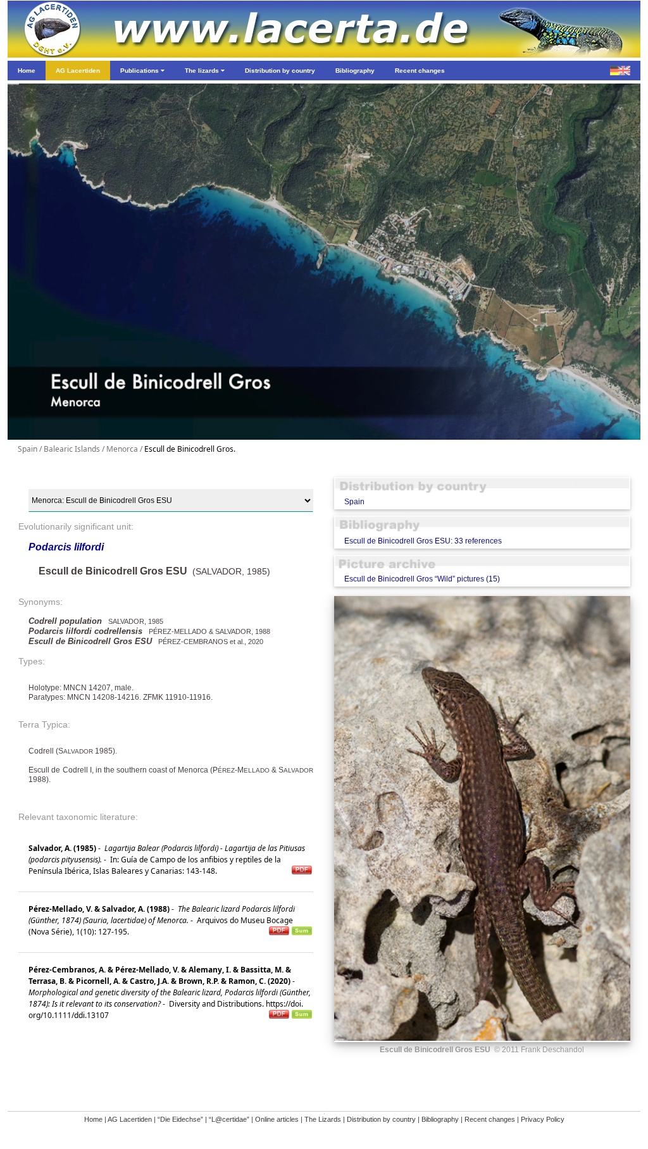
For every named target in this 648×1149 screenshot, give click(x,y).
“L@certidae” (229, 1119)
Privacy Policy (542, 1119)
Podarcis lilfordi (66, 547)
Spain (354, 501)
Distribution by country (381, 1119)
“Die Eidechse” (180, 1119)
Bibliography (440, 1119)
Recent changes (489, 1119)
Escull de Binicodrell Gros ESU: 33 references (423, 541)
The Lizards (322, 1119)
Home (93, 1119)
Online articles (277, 1119)
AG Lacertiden (130, 1119)
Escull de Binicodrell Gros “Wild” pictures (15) (422, 578)
